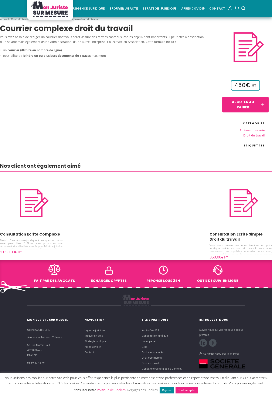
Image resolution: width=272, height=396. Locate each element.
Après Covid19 (193, 9)
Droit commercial (152, 357)
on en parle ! (149, 341)
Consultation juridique (155, 335)
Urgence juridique (89, 9)
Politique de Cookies (111, 390)
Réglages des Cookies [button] (142, 390)
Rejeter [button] (166, 390)
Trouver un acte (123, 9)
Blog (144, 346)
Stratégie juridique (160, 9)
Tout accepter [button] (187, 390)
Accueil (4, 19)
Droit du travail (20, 19)
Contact (217, 9)
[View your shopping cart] (236, 8)
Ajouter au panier (243, 104)
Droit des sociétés (153, 352)
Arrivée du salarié (252, 130)
